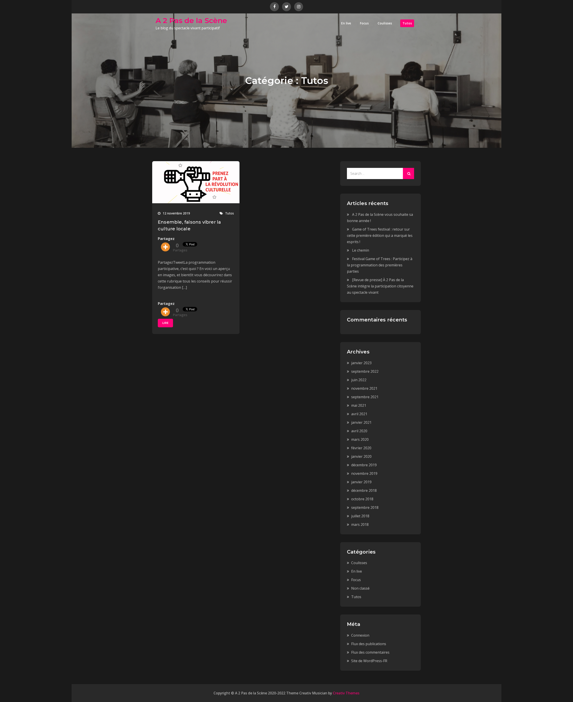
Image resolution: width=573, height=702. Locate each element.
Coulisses (385, 23)
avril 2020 (359, 430)
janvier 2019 (361, 481)
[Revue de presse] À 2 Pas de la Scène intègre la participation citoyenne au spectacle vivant (380, 286)
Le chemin (360, 250)
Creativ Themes (346, 693)
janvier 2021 (361, 422)
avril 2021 (359, 413)
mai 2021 (358, 405)
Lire (165, 323)
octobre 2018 (362, 499)
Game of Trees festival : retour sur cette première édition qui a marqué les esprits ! (380, 235)
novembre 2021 (364, 388)
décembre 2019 (364, 464)
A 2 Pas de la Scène (191, 20)
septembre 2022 (364, 371)
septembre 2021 (364, 396)
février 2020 (361, 447)
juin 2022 (358, 379)
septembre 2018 (364, 507)
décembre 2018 (364, 490)
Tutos (407, 23)
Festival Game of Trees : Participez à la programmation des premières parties (379, 265)
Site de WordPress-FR (369, 660)
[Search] (408, 173)
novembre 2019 (364, 473)
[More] (165, 246)
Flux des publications (368, 643)
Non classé (360, 588)
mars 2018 (360, 524)
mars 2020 (360, 439)
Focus (364, 23)
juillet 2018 (360, 516)
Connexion (360, 635)
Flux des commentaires (370, 652)
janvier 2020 (361, 456)
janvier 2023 (361, 362)
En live (346, 23)
